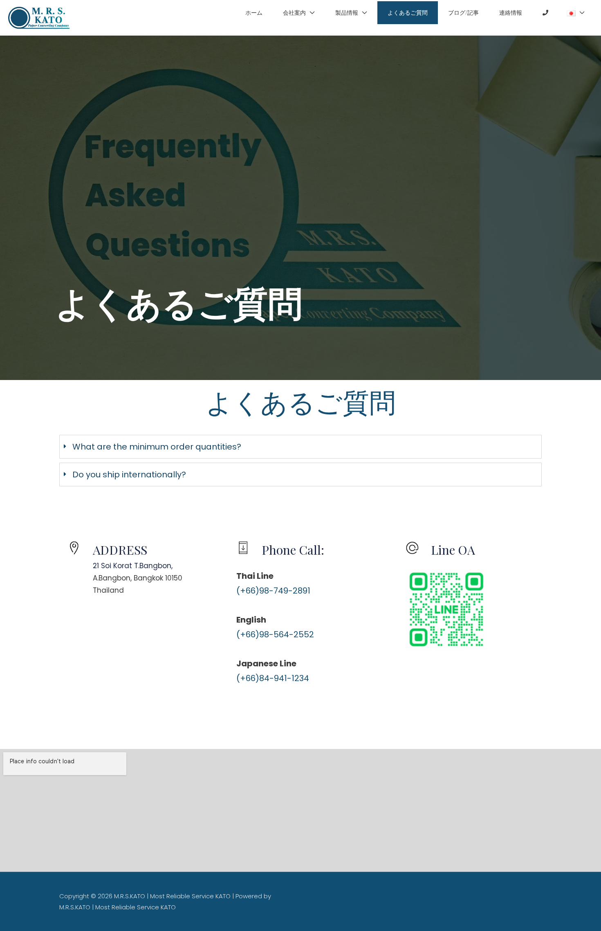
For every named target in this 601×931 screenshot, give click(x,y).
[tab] (300, 446)
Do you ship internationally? (129, 474)
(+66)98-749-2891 (273, 590)
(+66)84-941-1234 (272, 678)
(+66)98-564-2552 (275, 634)
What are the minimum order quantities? (156, 446)
